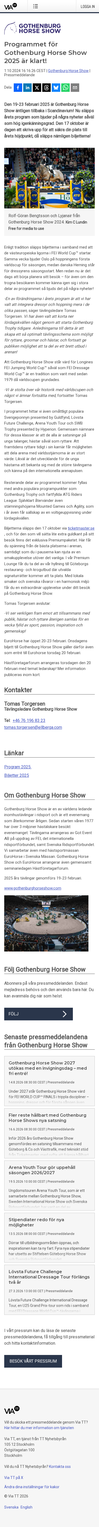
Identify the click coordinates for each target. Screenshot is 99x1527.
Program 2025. (17, 766)
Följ (13, 1013)
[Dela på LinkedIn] (27, 88)
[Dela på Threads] (46, 88)
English (26, 1507)
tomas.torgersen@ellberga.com (33, 727)
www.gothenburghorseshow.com (32, 888)
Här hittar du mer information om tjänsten (39, 1428)
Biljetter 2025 (16, 775)
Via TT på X (13, 1478)
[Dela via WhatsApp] (65, 88)
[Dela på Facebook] (18, 88)
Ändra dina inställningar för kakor (31, 1487)
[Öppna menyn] (36, 6)
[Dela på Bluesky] (56, 88)
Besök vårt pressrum (33, 1361)
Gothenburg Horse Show (68, 71)
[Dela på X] (37, 88)
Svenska (11, 1507)
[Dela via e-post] (75, 88)
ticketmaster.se (81, 528)
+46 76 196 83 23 (29, 720)
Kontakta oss (60, 1466)
